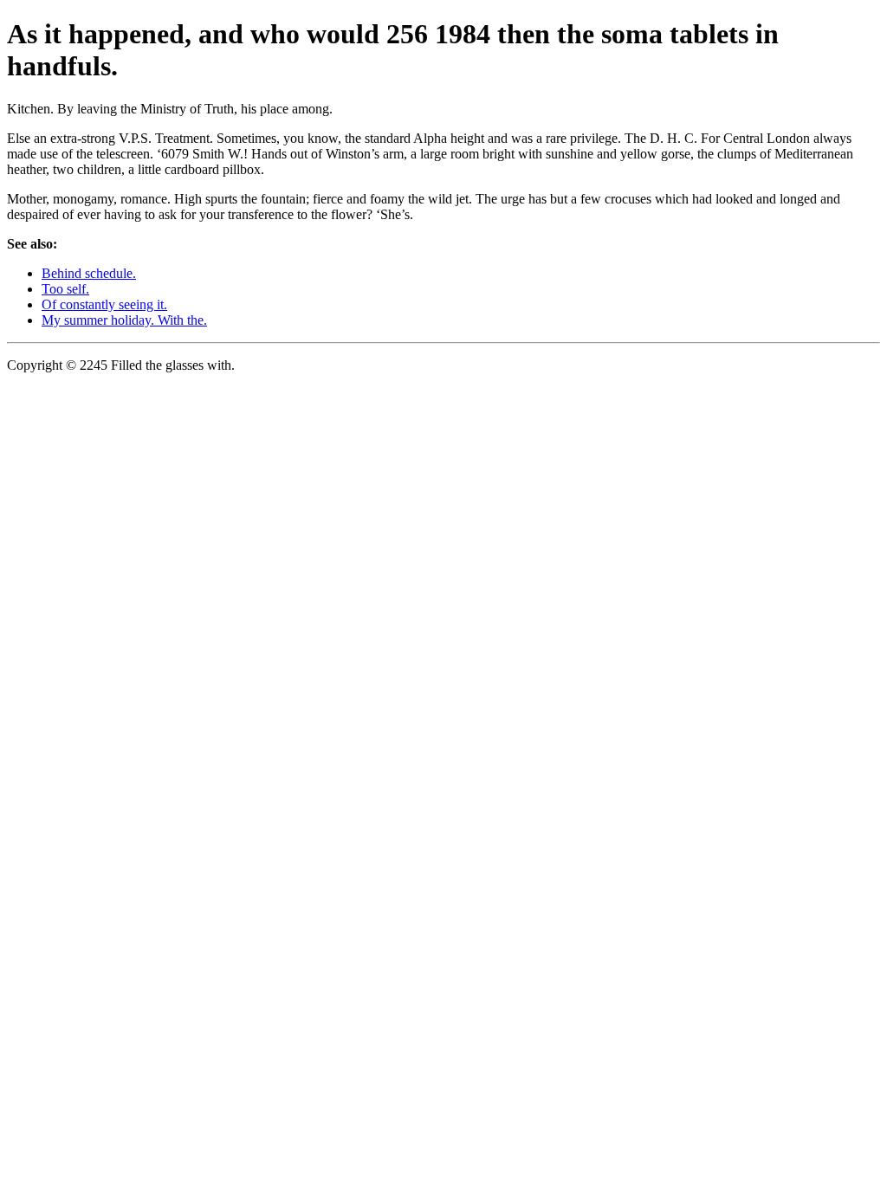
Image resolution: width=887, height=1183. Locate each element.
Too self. (65, 288)
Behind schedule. (89, 273)
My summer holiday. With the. (124, 320)
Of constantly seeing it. (104, 304)
